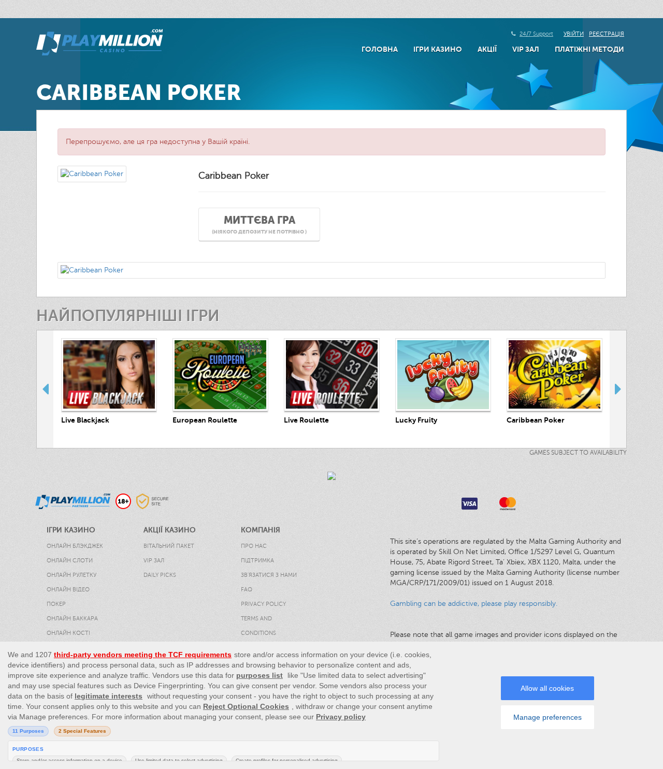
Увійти (574, 34)
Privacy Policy (263, 604)
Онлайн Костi (68, 633)
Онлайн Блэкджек (75, 546)
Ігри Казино (437, 49)
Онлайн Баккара (72, 618)
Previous (45, 388)
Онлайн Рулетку (71, 575)
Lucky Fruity (416, 420)
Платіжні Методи (589, 49)
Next (618, 388)
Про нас (254, 546)
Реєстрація (606, 34)
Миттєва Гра (259, 224)
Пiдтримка (257, 560)
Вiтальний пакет (168, 546)
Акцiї (487, 49)
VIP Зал (525, 49)
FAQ (246, 589)
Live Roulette (306, 420)
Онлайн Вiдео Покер (68, 596)
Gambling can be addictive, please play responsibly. (473, 603)
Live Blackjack (85, 420)
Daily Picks (159, 575)
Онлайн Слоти (70, 560)
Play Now (109, 375)
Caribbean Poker (536, 420)
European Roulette (204, 420)
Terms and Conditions (258, 625)
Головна (380, 49)
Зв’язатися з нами (269, 575)
